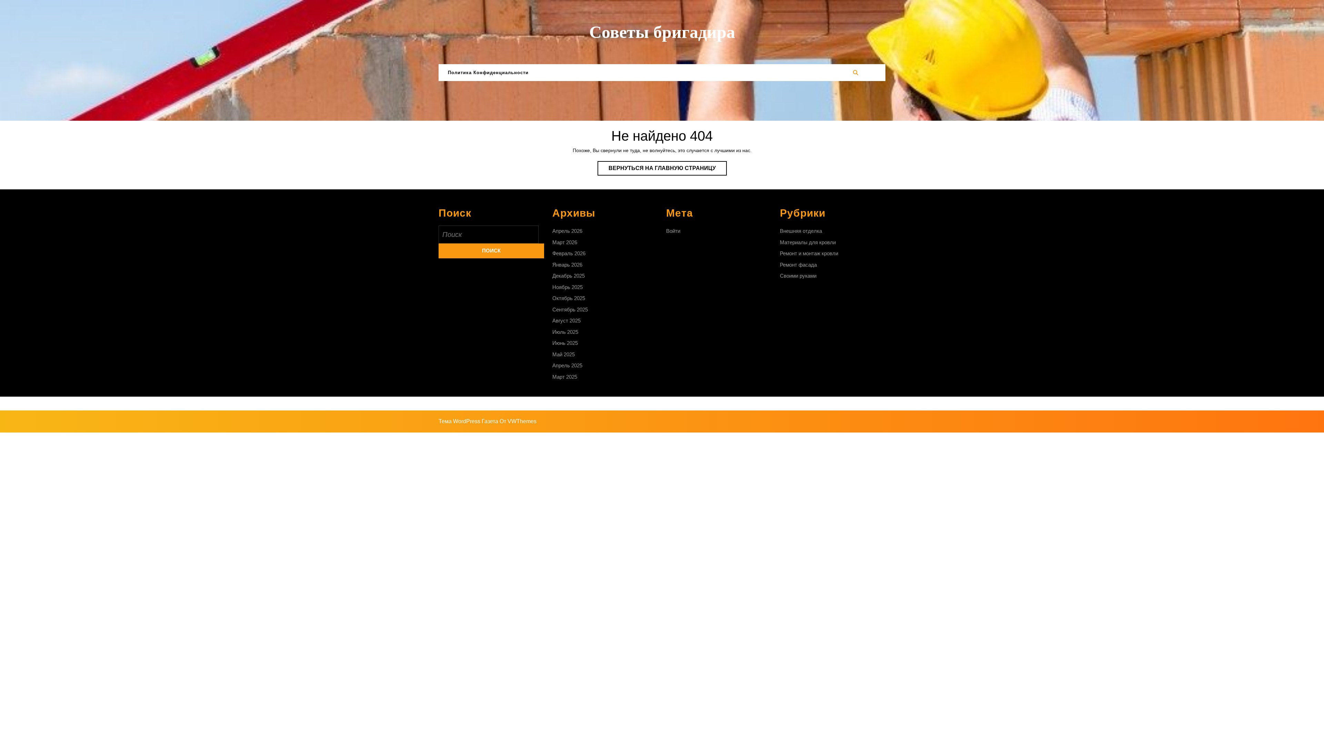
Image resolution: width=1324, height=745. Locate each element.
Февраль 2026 (568, 253)
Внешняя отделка (801, 231)
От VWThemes (518, 421)
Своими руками (798, 276)
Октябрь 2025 (568, 298)
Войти (673, 231)
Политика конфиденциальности (488, 72)
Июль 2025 (565, 332)
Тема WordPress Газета (468, 421)
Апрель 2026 (567, 231)
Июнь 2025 (565, 343)
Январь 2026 (567, 265)
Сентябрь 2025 (570, 309)
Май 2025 (563, 354)
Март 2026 (564, 242)
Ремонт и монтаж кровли (809, 253)
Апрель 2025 (567, 365)
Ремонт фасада (798, 265)
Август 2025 (566, 321)
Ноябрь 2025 (567, 287)
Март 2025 (564, 377)
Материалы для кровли (808, 242)
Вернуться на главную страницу (668, 170)
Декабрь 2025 (568, 276)
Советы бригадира (662, 32)
